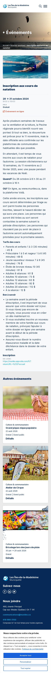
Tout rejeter (25, 668)
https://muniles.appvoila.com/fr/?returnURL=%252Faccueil (17, 362)
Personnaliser (25, 662)
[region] (25, 651)
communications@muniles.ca (17, 614)
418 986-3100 (9, 619)
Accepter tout (25, 655)
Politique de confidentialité (32, 649)
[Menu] (45, 6)
